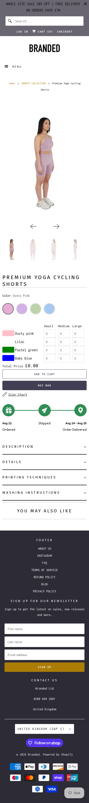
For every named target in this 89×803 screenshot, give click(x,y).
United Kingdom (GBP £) (42, 728)
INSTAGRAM (44, 555)
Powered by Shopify (58, 754)
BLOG (44, 584)
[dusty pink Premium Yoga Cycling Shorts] (44, 160)
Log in (22, 31)
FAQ (44, 563)
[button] (44, 447)
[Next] (56, 226)
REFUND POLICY (44, 577)
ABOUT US (44, 548)
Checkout (64, 31)
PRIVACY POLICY (44, 591)
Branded (34, 754)
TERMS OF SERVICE (44, 570)
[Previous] (33, 226)
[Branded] (44, 49)
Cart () (44, 31)
